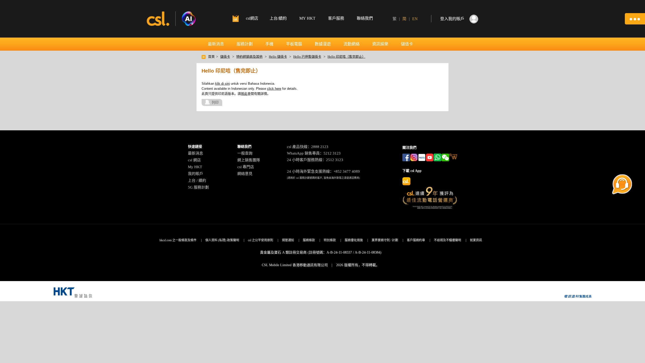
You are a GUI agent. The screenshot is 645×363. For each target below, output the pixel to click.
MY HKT (307, 18)
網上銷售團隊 (248, 160)
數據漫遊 (323, 44)
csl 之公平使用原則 (260, 240)
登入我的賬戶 (452, 19)
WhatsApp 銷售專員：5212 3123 (314, 153)
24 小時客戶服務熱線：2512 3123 (315, 160)
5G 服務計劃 (198, 187)
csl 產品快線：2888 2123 (307, 147)
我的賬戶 (195, 174)
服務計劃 (245, 44)
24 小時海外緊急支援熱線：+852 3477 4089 (323, 171)
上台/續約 (278, 18)
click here (274, 88)
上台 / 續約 (197, 180)
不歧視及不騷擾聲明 (447, 240)
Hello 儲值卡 (278, 56)
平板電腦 (294, 44)
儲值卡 (407, 44)
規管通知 (288, 240)
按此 (244, 94)
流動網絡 (351, 44)
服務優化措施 (354, 240)
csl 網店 (194, 160)
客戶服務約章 (416, 240)
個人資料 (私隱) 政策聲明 (222, 240)
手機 (269, 44)
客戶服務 (336, 18)
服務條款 (309, 240)
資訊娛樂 (380, 44)
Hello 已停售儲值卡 (307, 56)
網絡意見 (244, 174)
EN (415, 19)
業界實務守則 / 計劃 (385, 240)
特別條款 (330, 240)
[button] (635, 18)
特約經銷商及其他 (249, 56)
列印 (215, 102)
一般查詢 (244, 153)
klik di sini (222, 83)
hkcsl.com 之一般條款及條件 (178, 240)
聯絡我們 (365, 18)
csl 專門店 (245, 167)
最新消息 (216, 44)
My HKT (195, 167)
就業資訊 (476, 240)
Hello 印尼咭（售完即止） (346, 56)
